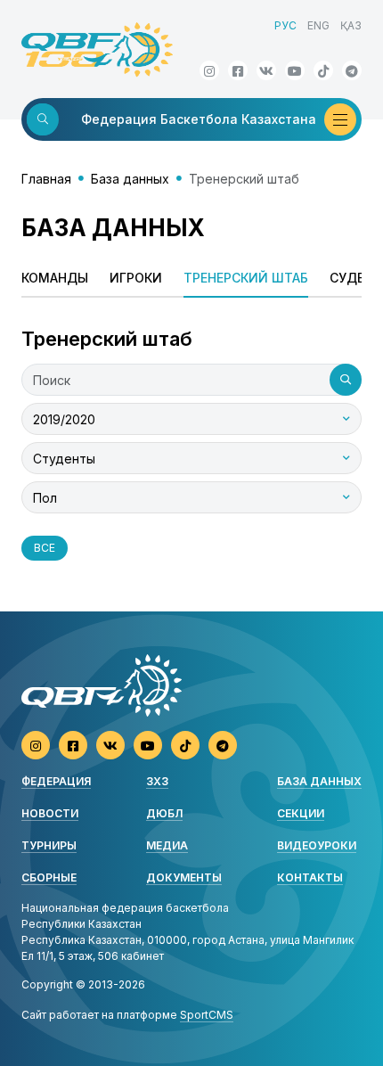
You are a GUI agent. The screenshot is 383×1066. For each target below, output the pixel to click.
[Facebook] (238, 70)
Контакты (310, 877)
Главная (46, 178)
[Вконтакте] (266, 70)
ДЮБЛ (164, 813)
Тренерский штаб (245, 277)
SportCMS (206, 1014)
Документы (184, 877)
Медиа (167, 845)
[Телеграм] (352, 70)
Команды (54, 277)
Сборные (49, 877)
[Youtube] (295, 70)
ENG (318, 25)
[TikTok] (323, 70)
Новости (49, 813)
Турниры (49, 845)
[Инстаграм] (209, 70)
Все (44, 547)
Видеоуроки (316, 845)
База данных (130, 178)
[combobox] (191, 419)
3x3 (157, 781)
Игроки (136, 277)
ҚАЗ (351, 25)
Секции (300, 813)
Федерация (56, 781)
